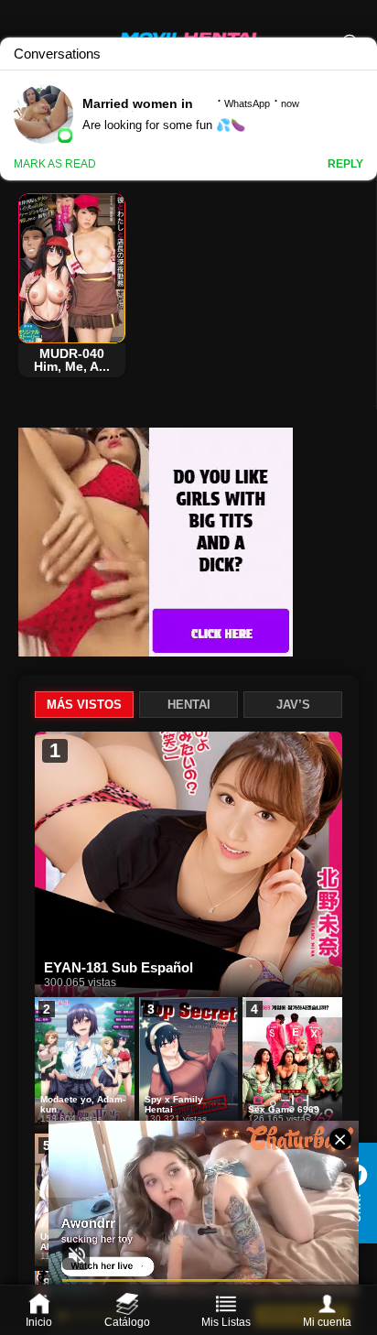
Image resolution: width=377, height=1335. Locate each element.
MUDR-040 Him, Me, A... (72, 360)
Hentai (188, 704)
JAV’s (293, 704)
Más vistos (84, 704)
